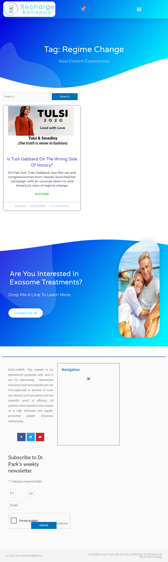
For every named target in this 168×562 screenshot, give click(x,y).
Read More (42, 194)
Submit (43, 525)
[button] (139, 9)
